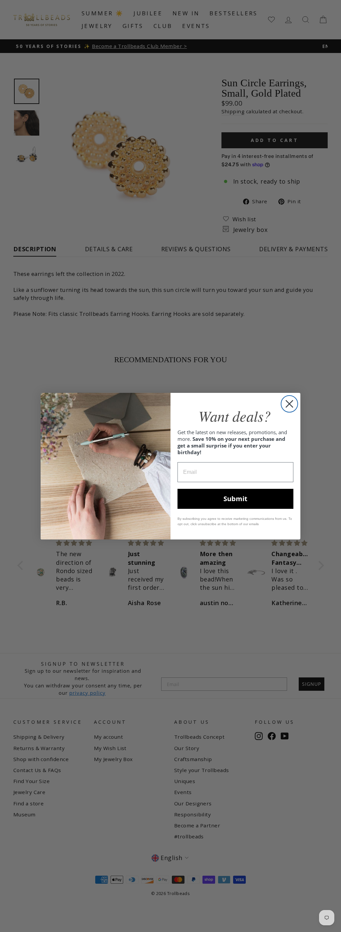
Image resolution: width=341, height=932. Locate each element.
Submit (235, 498)
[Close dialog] (289, 404)
